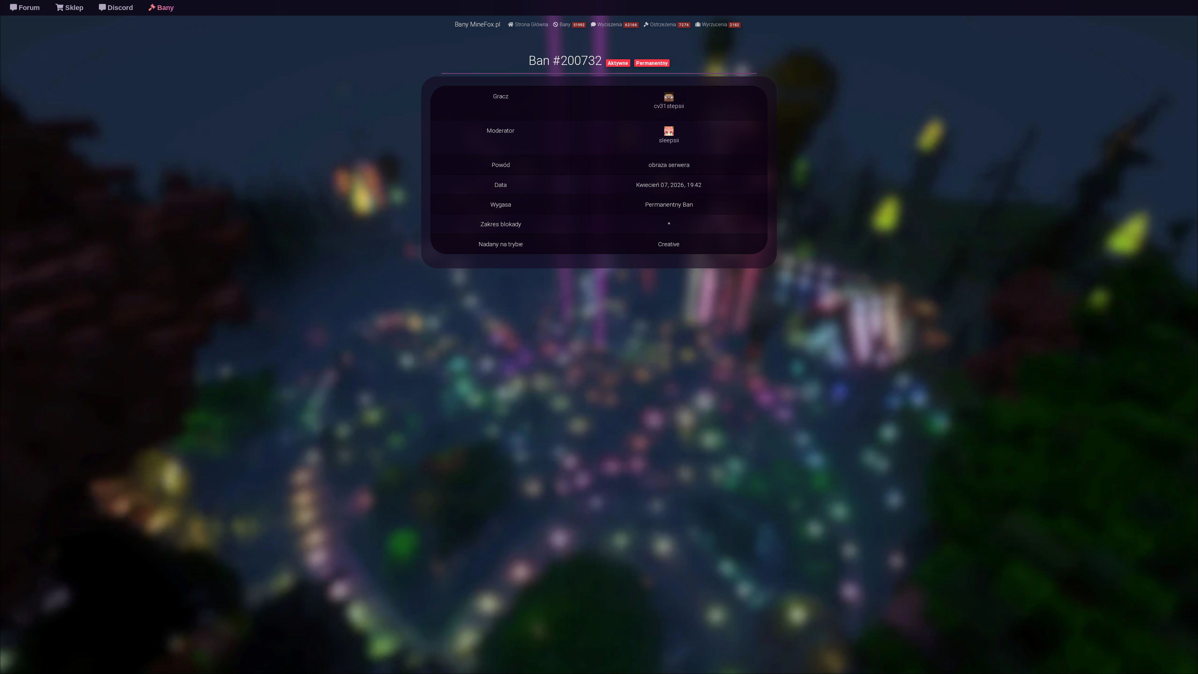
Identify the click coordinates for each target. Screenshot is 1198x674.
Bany (572, 24)
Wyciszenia (617, 24)
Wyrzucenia (720, 24)
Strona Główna (531, 24)
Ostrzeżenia (669, 24)
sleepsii (669, 140)
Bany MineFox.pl (477, 24)
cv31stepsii (669, 106)
